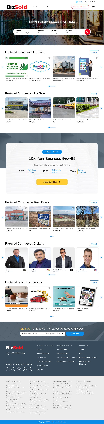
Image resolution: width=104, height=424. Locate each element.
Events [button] (42, 7)
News (49, 7)
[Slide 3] (53, 86)
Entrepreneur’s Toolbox (88, 357)
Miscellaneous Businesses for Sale (16, 391)
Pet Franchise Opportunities (38, 414)
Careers (55, 7)
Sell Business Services (65, 361)
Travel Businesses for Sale (14, 397)
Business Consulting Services (85, 393)
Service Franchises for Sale (38, 412)
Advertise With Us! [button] (79, 7)
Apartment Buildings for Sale (61, 383)
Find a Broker (33, 7)
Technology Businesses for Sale (15, 405)
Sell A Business (62, 349)
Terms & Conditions (44, 361)
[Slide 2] (51, 86)
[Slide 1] (49, 86)
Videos (81, 349)
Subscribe (75, 333)
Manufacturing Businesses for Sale (16, 403)
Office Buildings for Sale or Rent (62, 407)
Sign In (93, 6)
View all (94, 53)
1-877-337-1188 (17, 353)
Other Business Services (84, 383)
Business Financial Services (85, 387)
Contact (40, 349)
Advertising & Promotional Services (87, 385)
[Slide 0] (51, 316)
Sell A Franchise (63, 353)
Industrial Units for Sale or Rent (62, 385)
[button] (40, 32)
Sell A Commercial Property (67, 357)
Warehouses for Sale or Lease (62, 401)
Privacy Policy (42, 366)
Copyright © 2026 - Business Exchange (52, 422)
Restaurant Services (83, 389)
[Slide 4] (55, 86)
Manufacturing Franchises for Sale (40, 383)
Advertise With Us (52, 152)
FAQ (80, 353)
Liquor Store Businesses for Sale (16, 407)
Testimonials (41, 357)
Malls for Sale (57, 403)
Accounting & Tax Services (85, 391)
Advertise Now (50, 182)
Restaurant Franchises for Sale (39, 409)
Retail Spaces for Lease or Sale (62, 391)
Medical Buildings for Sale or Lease (63, 405)
